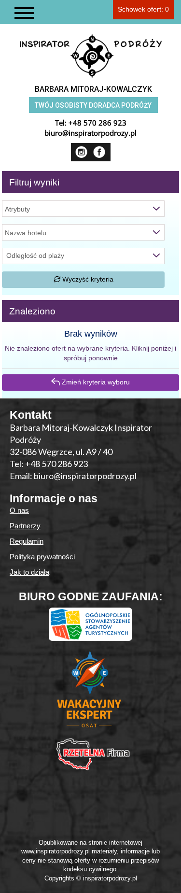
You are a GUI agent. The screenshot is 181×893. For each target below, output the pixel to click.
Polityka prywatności (42, 557)
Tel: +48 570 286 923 (49, 463)
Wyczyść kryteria (86, 279)
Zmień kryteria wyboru (95, 382)
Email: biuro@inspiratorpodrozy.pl (73, 475)
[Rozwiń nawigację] (24, 13)
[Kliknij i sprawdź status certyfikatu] (91, 693)
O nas (19, 510)
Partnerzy (25, 526)
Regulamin (26, 541)
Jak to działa (29, 572)
